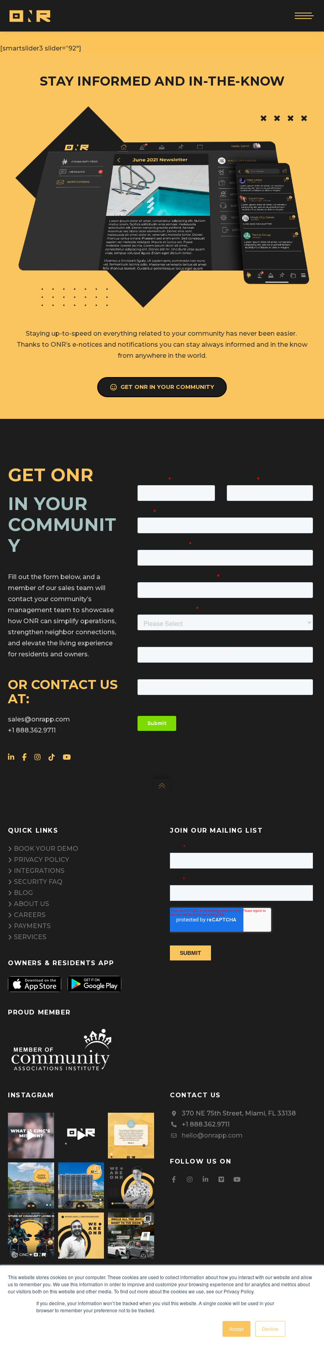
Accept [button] (236, 1328)
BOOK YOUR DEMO (46, 848)
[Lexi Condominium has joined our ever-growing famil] (81, 1185)
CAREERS (29, 915)
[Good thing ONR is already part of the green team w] (81, 1136)
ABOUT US (31, 904)
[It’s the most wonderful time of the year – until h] (131, 1235)
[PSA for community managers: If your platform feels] (131, 1136)
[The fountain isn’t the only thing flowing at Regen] (31, 1185)
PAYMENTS (32, 926)
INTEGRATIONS (39, 870)
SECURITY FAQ (38, 882)
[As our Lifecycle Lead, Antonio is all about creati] (131, 1185)
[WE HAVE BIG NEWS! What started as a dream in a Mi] (31, 1235)
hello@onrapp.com (212, 1135)
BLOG (23, 893)
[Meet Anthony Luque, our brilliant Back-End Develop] (81, 1235)
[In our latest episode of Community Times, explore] (31, 1136)
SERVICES (30, 937)
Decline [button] (270, 1328)
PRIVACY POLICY (41, 859)
